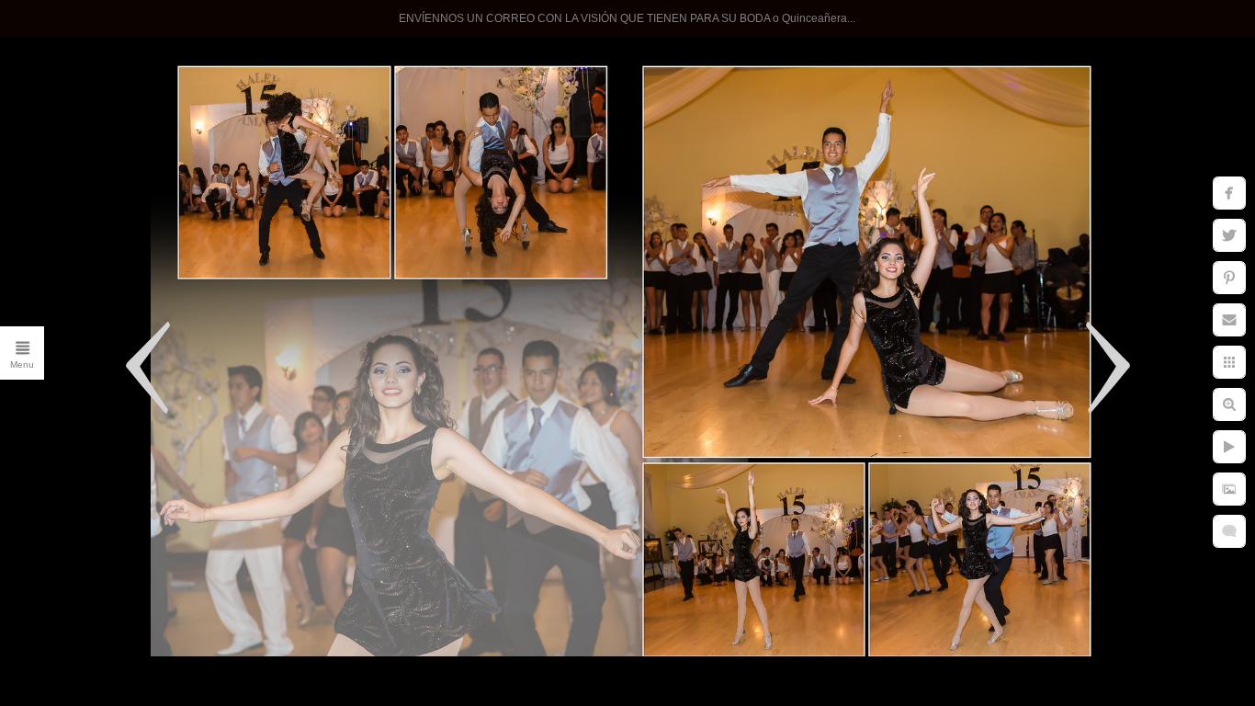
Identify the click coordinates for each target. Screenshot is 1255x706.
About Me (208, 360)
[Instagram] (152, 641)
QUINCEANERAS (177, 247)
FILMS (219, 473)
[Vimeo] (222, 641)
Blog (226, 549)
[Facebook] (187, 641)
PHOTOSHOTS (185, 322)
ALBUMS (209, 511)
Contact (215, 398)
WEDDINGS (198, 209)
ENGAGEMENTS (179, 285)
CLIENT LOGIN (186, 436)
